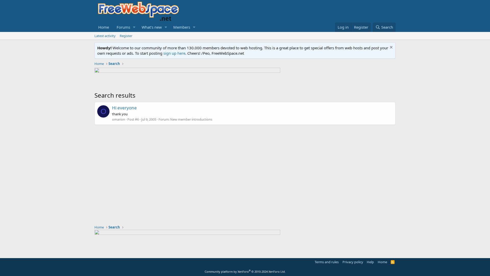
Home (103, 27)
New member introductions (191, 119)
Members (181, 27)
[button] (134, 27)
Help (370, 262)
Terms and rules (327, 262)
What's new (152, 27)
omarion (118, 119)
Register (126, 35)
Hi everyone (124, 108)
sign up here (174, 53)
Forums (123, 27)
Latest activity (105, 35)
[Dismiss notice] (390, 48)
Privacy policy (352, 262)
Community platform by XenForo (245, 271)
